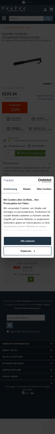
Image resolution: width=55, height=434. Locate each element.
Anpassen (25, 250)
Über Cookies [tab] (44, 189)
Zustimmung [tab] (10, 189)
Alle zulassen (27, 241)
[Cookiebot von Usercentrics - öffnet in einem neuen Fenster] (38, 181)
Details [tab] (27, 189)
